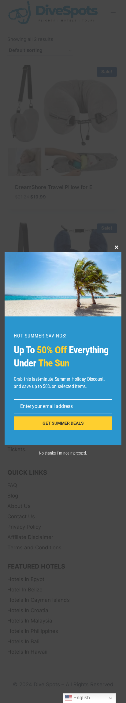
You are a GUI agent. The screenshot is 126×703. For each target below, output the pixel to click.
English (81, 697)
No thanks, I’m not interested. (63, 453)
